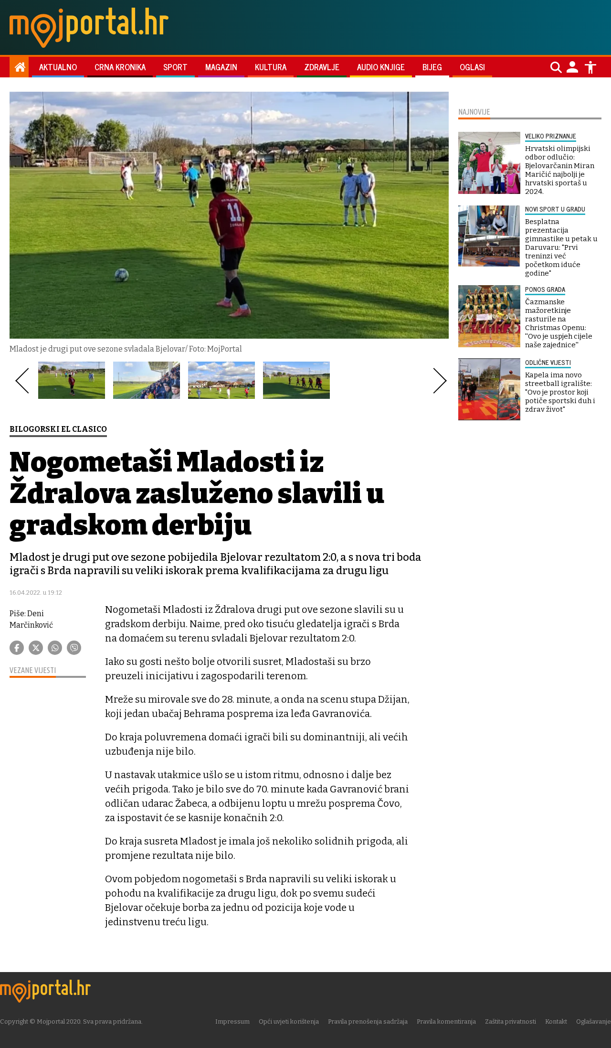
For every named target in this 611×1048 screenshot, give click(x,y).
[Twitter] (36, 648)
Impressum (232, 1021)
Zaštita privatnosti (510, 1021)
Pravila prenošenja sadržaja (368, 1021)
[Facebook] (17, 648)
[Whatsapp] (55, 648)
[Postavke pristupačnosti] (590, 67)
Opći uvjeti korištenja (289, 1021)
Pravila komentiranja (446, 1021)
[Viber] (74, 648)
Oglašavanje (593, 1021)
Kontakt (556, 1021)
